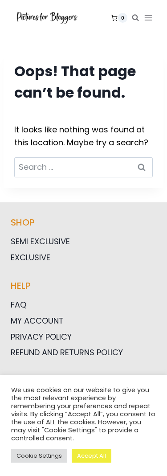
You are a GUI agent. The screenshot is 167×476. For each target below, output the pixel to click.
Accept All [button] (91, 455)
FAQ (18, 304)
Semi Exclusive (40, 241)
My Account (37, 320)
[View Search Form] (135, 17)
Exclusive (30, 257)
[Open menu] (150, 18)
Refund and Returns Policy (67, 352)
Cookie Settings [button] (39, 455)
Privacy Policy (41, 336)
